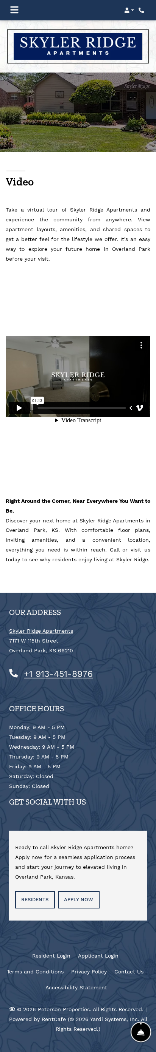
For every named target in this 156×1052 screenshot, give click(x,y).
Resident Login (51, 955)
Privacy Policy (89, 971)
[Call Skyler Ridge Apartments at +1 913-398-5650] (142, 10)
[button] (129, 10)
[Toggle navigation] (14, 10)
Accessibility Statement (76, 987)
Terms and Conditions (35, 971)
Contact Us (129, 972)
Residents (38, 899)
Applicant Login (98, 955)
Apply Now (78, 899)
